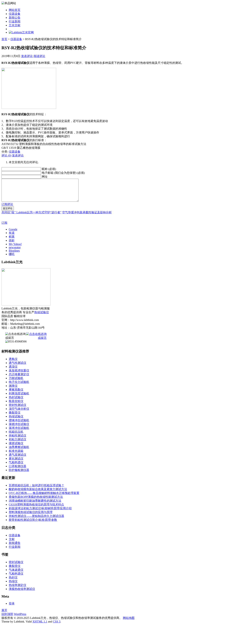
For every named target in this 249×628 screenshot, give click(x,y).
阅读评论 (39, 56)
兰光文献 (14, 25)
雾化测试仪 (16, 458)
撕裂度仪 (14, 412)
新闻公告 (14, 17)
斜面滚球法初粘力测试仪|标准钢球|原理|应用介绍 (40, 508)
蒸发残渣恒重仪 (19, 370)
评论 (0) (6, 155)
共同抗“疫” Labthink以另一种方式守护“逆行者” (31, 212)
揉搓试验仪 (16, 443)
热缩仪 (13, 581)
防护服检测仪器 (19, 470)
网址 (45, 176)
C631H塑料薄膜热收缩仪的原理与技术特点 (36, 504)
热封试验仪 (16, 397)
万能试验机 (16, 378)
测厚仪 (13, 385)
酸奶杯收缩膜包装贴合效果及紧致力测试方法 (38, 489)
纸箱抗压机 (16, 431)
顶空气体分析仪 (19, 408)
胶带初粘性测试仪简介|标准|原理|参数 (33, 519)
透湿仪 (13, 366)
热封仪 (13, 577)
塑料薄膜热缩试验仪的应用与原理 (30, 512)
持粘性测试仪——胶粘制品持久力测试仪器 (36, 515)
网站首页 (14, 9)
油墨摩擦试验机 (19, 447)
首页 (4, 39)
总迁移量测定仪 (19, 374)
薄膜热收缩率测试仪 (22, 588)
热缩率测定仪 (17, 585)
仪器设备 (14, 13)
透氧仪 (13, 358)
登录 (12, 603)
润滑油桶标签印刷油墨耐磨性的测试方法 (35, 500)
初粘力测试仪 (17, 439)
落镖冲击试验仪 (19, 424)
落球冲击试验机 (19, 427)
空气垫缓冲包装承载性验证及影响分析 (87, 212)
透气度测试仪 (17, 454)
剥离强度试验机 (19, 393)
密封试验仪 (16, 562)
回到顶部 (7, 614)
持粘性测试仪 (17, 435)
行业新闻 (14, 21)
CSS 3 (56, 621)
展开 (4, 610)
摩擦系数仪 (16, 389)
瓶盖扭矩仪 (16, 401)
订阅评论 (7, 204)
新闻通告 (14, 542)
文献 (12, 539)
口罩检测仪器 (17, 466)
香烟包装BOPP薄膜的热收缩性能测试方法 (36, 496)
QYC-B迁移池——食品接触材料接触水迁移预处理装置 (44, 493)
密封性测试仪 (17, 404)
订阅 (4, 222)
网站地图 (129, 617)
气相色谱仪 (16, 462)
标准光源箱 (16, 450)
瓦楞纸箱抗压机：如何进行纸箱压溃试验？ (36, 485)
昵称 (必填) (49, 168)
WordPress (20, 614)
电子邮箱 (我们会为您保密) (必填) (63, 172)
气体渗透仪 (16, 569)
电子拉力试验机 (19, 381)
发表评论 (27, 56)
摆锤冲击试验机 (19, 420)
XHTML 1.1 (39, 621)
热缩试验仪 (41, 312)
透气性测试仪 (17, 362)
